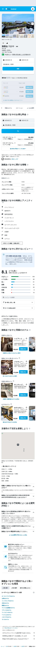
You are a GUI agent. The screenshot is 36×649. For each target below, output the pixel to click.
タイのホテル (5, 619)
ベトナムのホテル (6, 615)
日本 (7, 646)
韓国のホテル (5, 605)
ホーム (2, 646)
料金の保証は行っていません (11, 628)
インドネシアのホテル (8, 601)
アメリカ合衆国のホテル (8, 608)
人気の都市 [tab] (14, 588)
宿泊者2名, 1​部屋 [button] (8, 64)
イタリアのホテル (6, 617)
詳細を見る (23, 349)
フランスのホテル (6, 610)
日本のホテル (5, 603)
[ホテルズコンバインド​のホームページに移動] (11, 9)
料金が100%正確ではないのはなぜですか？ (16, 639)
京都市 (22, 646)
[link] (12, 353)
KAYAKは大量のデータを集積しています (15, 636)
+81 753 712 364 (7, 52)
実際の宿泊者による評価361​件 (21, 54)
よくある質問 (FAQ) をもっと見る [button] (18, 535)
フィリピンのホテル (7, 612)
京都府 (14, 646)
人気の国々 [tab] (5, 588)
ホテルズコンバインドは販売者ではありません (17, 633)
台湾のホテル (5, 598)
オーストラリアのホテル (8, 596)
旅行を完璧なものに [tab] (25, 588)
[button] (3, 9)
